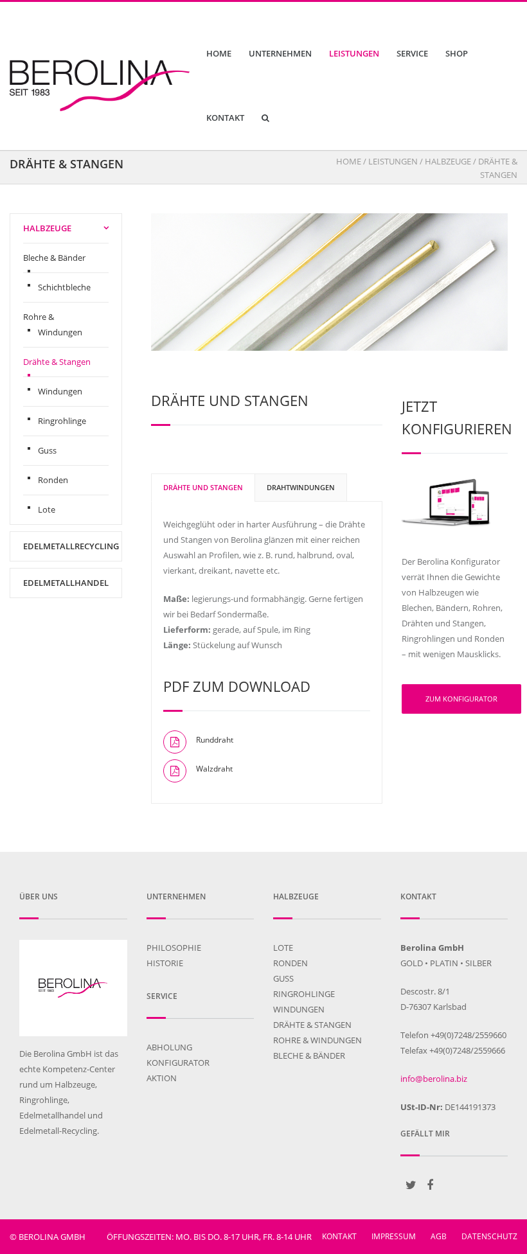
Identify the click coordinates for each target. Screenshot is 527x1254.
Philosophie (174, 947)
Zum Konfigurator (461, 698)
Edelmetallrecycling (71, 546)
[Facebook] (430, 1184)
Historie (165, 963)
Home (218, 53)
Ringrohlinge (62, 421)
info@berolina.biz (433, 1078)
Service (412, 53)
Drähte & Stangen (57, 361)
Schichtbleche (64, 287)
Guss (47, 450)
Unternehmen (280, 53)
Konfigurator (178, 1062)
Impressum (393, 1236)
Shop (456, 53)
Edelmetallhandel (66, 582)
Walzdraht (214, 768)
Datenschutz (489, 1236)
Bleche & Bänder (54, 257)
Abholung (169, 1047)
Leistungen (354, 53)
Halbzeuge (448, 161)
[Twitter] (411, 1184)
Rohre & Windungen (52, 324)
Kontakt (225, 117)
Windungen (60, 391)
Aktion (162, 1078)
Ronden (53, 480)
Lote (46, 509)
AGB (439, 1236)
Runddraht (214, 739)
